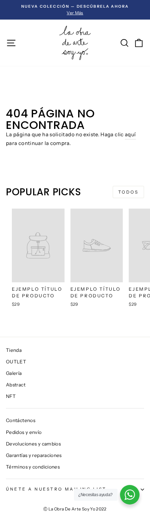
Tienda (14, 350)
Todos (128, 192)
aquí (130, 134)
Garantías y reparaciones (34, 455)
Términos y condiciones (33, 467)
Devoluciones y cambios (33, 444)
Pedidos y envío (24, 432)
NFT (11, 396)
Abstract (15, 384)
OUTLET (16, 361)
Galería (14, 373)
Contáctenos (20, 420)
